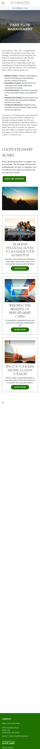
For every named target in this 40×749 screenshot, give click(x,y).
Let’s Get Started (14, 179)
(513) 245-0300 (14, 723)
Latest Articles (7, 748)
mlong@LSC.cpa (8, 741)
